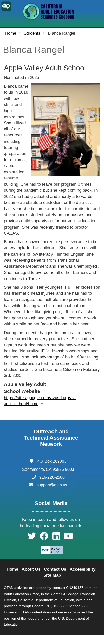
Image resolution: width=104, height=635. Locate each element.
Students (32, 33)
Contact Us (55, 569)
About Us (31, 569)
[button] (32, 537)
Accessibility (82, 569)
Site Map (52, 575)
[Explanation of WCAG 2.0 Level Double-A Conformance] (52, 549)
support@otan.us (52, 485)
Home (10, 33)
